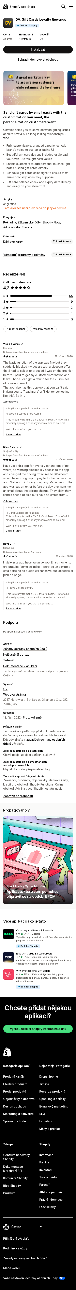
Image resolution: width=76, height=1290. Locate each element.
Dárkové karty (13, 241)
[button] (38, 939)
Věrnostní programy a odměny (24, 254)
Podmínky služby (15, 1248)
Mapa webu (11, 1268)
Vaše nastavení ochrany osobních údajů (30, 1278)
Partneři (44, 1184)
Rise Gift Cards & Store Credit (34, 953)
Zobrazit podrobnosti (18, 796)
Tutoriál (8, 660)
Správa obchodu (14, 1121)
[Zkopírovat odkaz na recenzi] (22, 344)
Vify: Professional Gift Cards (33, 970)
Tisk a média (48, 1177)
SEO (42, 1113)
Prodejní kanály (14, 1076)
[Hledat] (63, 7)
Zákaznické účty (29, 222)
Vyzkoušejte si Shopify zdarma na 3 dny (38, 1028)
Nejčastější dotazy (16, 654)
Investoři (45, 1170)
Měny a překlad (50, 1128)
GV (41, 38)
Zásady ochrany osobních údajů (25, 649)
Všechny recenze (43, 328)
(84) (28, 38)
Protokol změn (33, 717)
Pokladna (9, 222)
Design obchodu (14, 1106)
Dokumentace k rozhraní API (13, 1168)
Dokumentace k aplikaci (20, 666)
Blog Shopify (12, 1185)
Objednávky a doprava (18, 1099)
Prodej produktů (14, 1091)
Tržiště (44, 1084)
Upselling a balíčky (52, 1099)
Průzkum (9, 1193)
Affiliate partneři (50, 1192)
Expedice (45, 1121)
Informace (46, 1155)
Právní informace (51, 1199)
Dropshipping (48, 1076)
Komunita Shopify (15, 1178)
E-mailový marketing (53, 1106)
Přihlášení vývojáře (16, 1238)
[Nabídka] (71, 7)
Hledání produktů (15, 1084)
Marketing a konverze (18, 1113)
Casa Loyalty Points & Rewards (35, 930)
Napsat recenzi (16, 328)
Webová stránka (14, 694)
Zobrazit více (10, 401)
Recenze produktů (52, 1091)
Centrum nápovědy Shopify (16, 1157)
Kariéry (44, 1162)
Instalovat (38, 49)
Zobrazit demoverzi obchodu (38, 59)
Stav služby (47, 1207)
